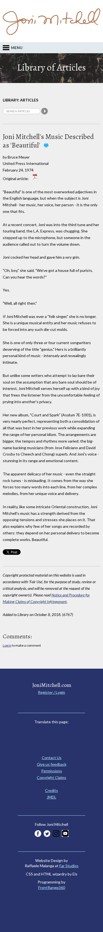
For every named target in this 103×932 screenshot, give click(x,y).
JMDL (51, 797)
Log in (7, 645)
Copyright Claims (51, 777)
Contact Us (52, 757)
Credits (51, 790)
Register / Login (51, 692)
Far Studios (69, 865)
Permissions (51, 770)
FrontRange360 (51, 887)
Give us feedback (51, 764)
